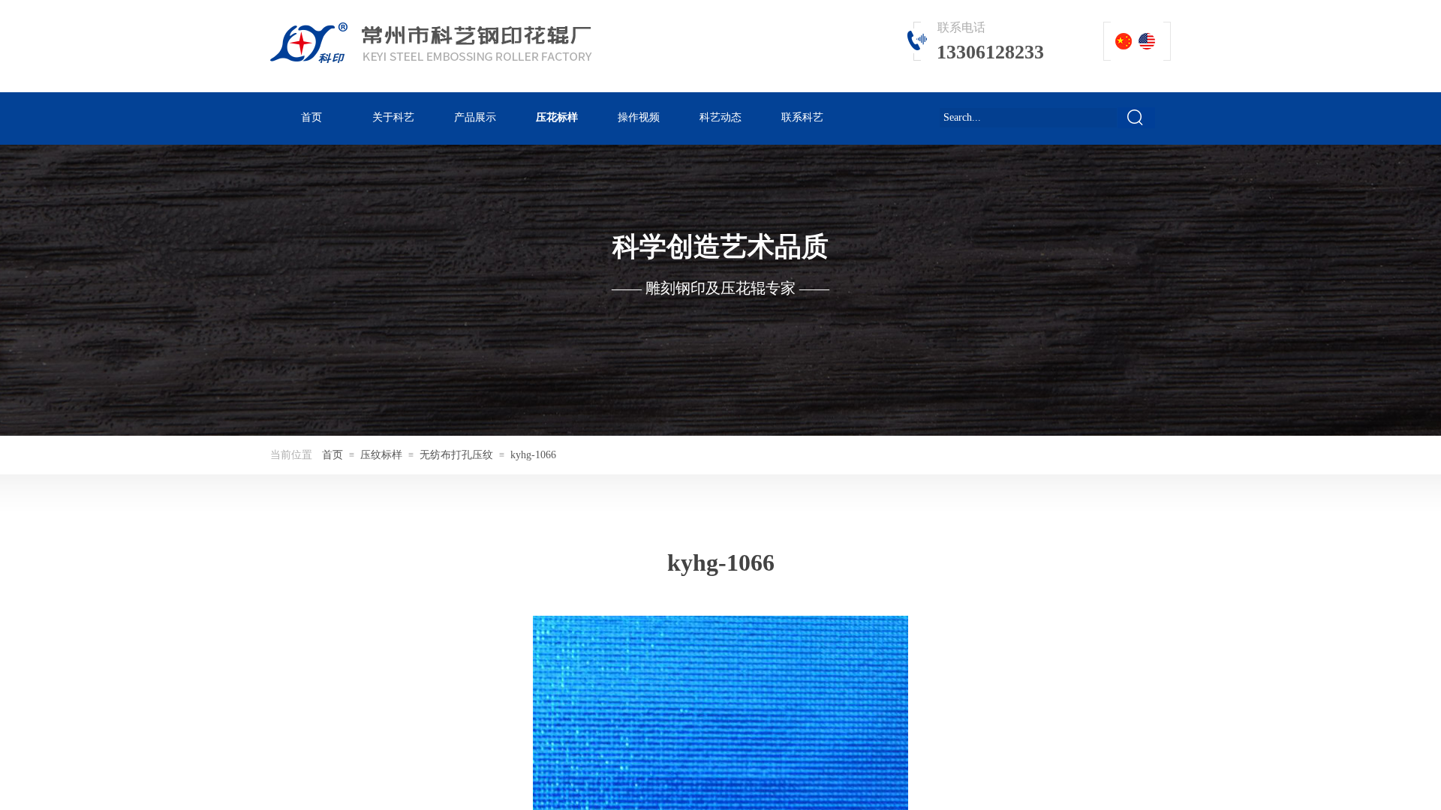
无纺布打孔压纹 (456, 454)
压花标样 (557, 117)
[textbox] (1028, 117)
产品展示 (475, 117)
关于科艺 (393, 117)
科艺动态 (720, 117)
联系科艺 (802, 117)
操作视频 (639, 117)
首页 (311, 117)
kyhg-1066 (533, 454)
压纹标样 (381, 454)
